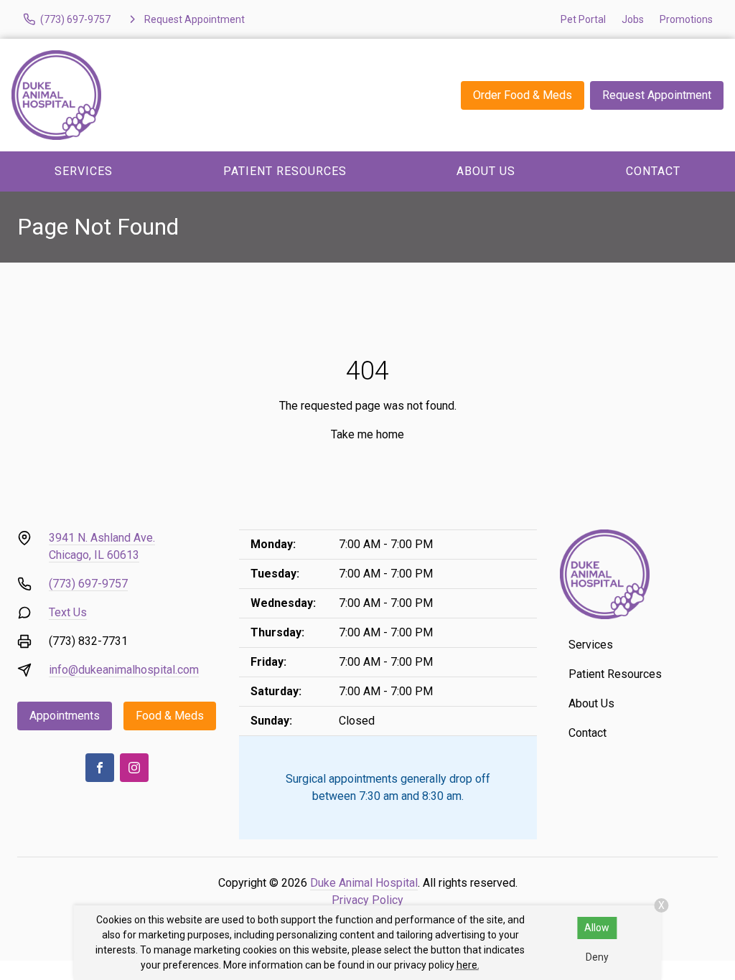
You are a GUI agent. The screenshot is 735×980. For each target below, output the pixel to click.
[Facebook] (99, 767)
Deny (597, 957)
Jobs (633, 19)
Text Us (68, 612)
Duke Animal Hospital (364, 883)
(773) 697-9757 (88, 583)
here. (468, 965)
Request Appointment (656, 95)
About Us (486, 171)
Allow (596, 927)
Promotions (686, 19)
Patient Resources (285, 171)
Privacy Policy (367, 900)
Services (84, 171)
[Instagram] (134, 767)
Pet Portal (583, 19)
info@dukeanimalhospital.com (124, 670)
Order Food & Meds (522, 95)
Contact (587, 733)
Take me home (367, 434)
